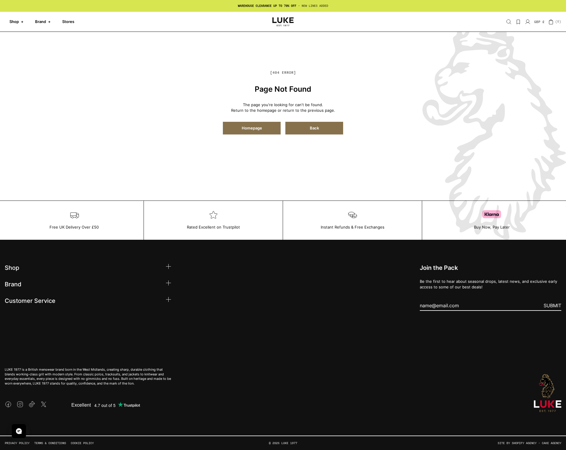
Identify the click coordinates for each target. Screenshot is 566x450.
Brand (43, 21)
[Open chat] (19, 431)
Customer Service (30, 300)
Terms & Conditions (50, 443)
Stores (68, 21)
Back (314, 128)
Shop (16, 21)
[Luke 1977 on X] (43, 404)
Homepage (252, 128)
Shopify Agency (524, 443)
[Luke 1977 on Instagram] (20, 404)
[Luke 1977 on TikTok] (31, 404)
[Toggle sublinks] (168, 267)
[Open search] (509, 22)
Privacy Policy (17, 443)
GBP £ (539, 21)
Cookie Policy (82, 443)
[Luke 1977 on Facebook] (8, 404)
